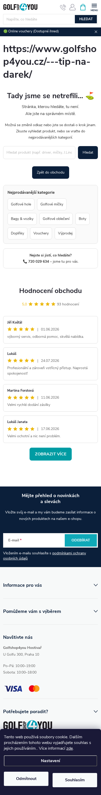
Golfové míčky (51, 204)
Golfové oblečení (56, 218)
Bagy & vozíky (22, 218)
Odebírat (80, 540)
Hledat (86, 19)
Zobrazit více (50, 454)
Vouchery (41, 233)
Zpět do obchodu (50, 172)
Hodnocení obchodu (50, 290)
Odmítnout (26, 779)
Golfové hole (21, 204)
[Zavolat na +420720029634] (63, 7)
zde (69, 748)
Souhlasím (75, 780)
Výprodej (65, 233)
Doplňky (17, 233)
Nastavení (50, 761)
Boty (82, 218)
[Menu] (94, 7)
